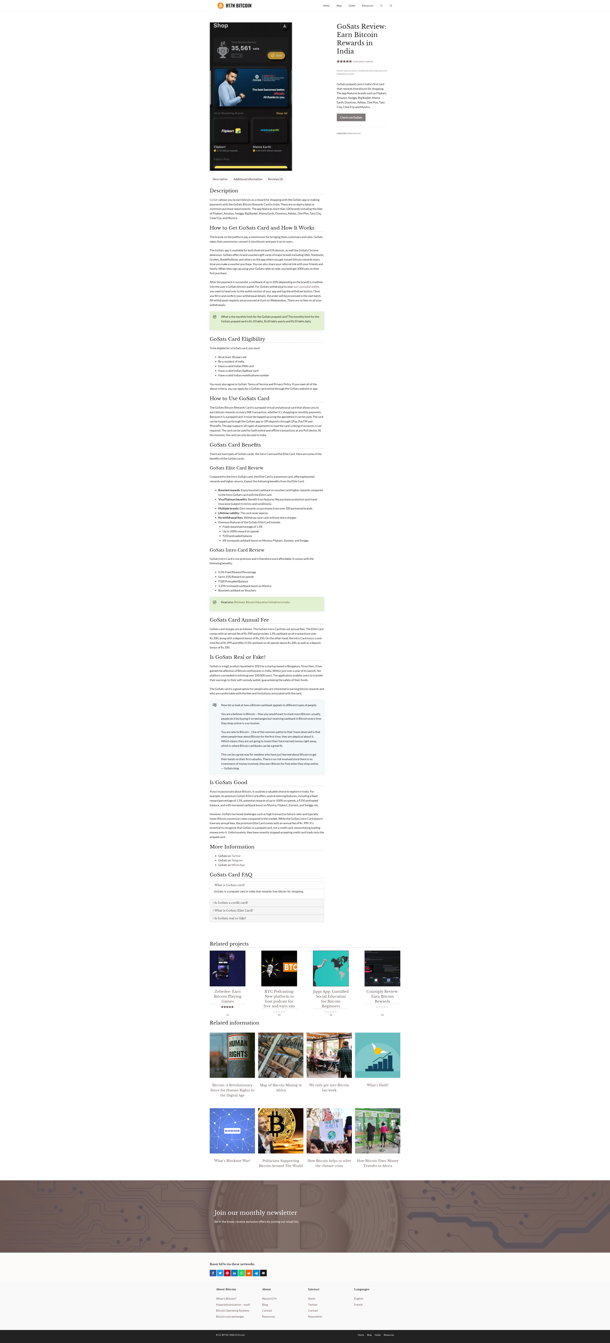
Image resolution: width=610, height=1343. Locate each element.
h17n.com (240, 1334)
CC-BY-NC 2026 (226, 1334)
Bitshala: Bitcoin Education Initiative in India (262, 602)
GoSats (214, 199)
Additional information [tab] (248, 179)
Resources (367, 5)
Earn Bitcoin (350, 71)
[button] (381, 5)
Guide (352, 5)
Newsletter (315, 1316)
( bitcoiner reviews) (363, 61)
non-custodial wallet (306, 286)
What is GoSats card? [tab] (229, 885)
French (358, 1304)
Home (326, 5)
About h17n (269, 1298)
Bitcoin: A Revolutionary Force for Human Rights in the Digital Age (232, 1090)
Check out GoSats (351, 117)
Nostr (311, 1298)
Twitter (236, 856)
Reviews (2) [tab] (275, 179)
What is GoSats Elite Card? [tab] (233, 910)
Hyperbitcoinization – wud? (233, 1304)
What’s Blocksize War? (232, 1161)
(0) (279, 1015)
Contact (267, 1310)
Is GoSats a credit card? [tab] (231, 903)
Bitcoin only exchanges (230, 1316)
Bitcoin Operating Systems (232, 1310)
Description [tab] (220, 179)
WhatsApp (238, 865)
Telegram (237, 860)
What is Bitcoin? (226, 1298)
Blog (339, 5)
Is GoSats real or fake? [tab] (230, 918)
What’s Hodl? (378, 1085)
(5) (227, 1015)
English (358, 1298)
